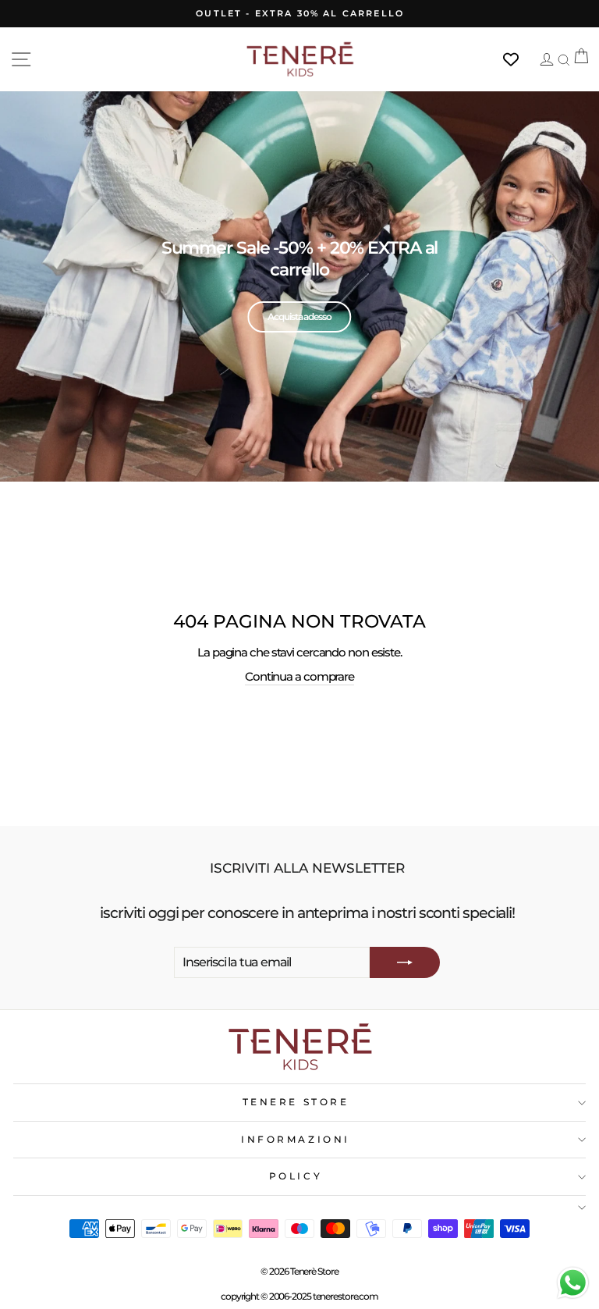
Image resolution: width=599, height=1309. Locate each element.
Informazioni (295, 1139)
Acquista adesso (299, 316)
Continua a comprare (299, 677)
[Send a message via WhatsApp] (573, 1283)
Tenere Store (296, 1102)
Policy (295, 1176)
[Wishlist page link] (518, 59)
